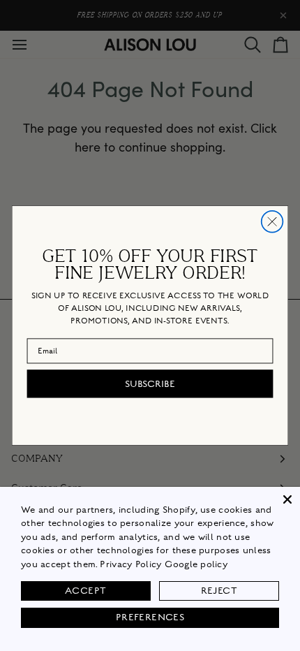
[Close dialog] (272, 222)
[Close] (287, 499)
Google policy (196, 564)
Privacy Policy (130, 564)
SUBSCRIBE (150, 383)
